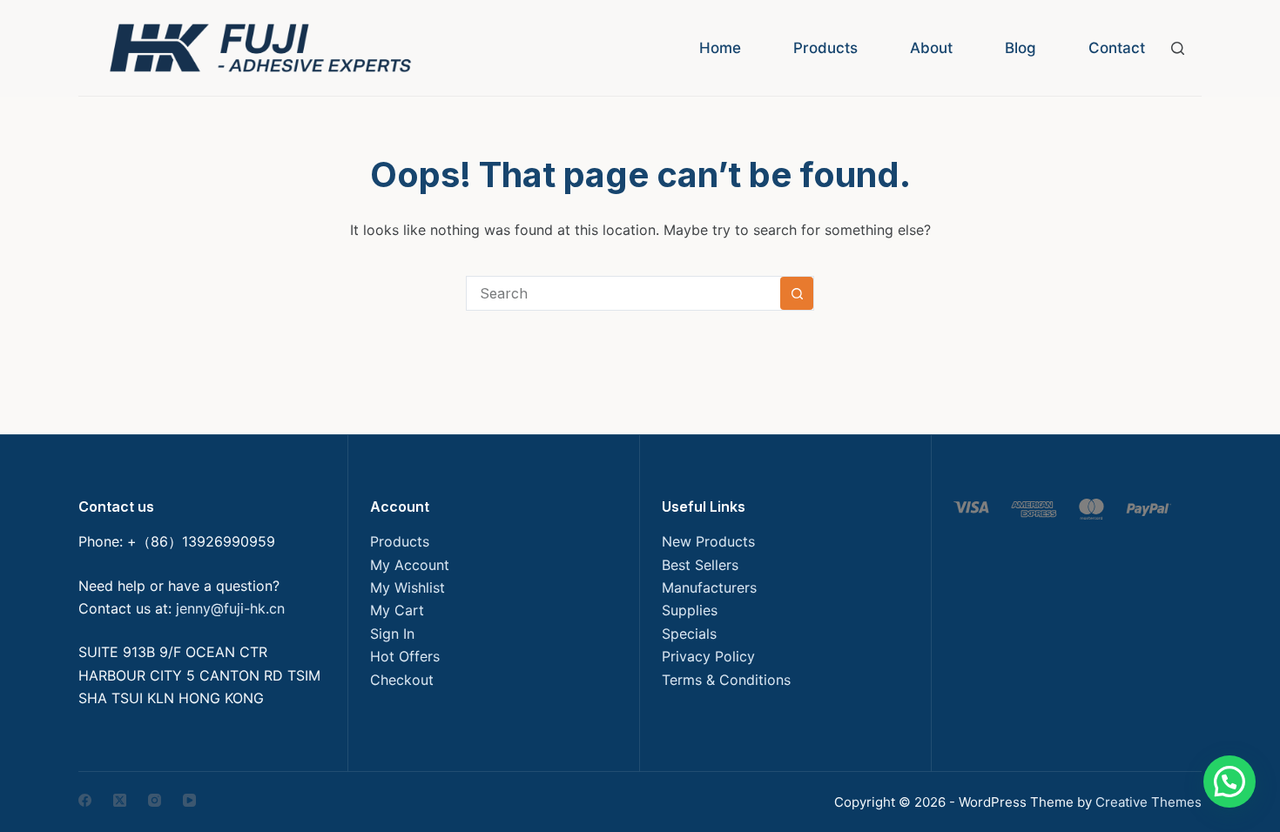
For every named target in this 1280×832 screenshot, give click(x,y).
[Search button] (796, 293)
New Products (708, 541)
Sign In (392, 633)
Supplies (689, 610)
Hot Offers (405, 656)
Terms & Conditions (726, 679)
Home (720, 48)
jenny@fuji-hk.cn (230, 608)
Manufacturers (709, 587)
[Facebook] (84, 800)
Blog (1020, 48)
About (931, 48)
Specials (689, 633)
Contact (1116, 48)
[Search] (1177, 48)
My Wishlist (407, 587)
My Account (409, 565)
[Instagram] (154, 800)
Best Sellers (700, 565)
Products (825, 48)
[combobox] (623, 293)
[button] (1229, 781)
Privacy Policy (708, 656)
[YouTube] (189, 800)
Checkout (402, 679)
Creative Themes (1148, 802)
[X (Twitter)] (119, 800)
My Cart (397, 610)
